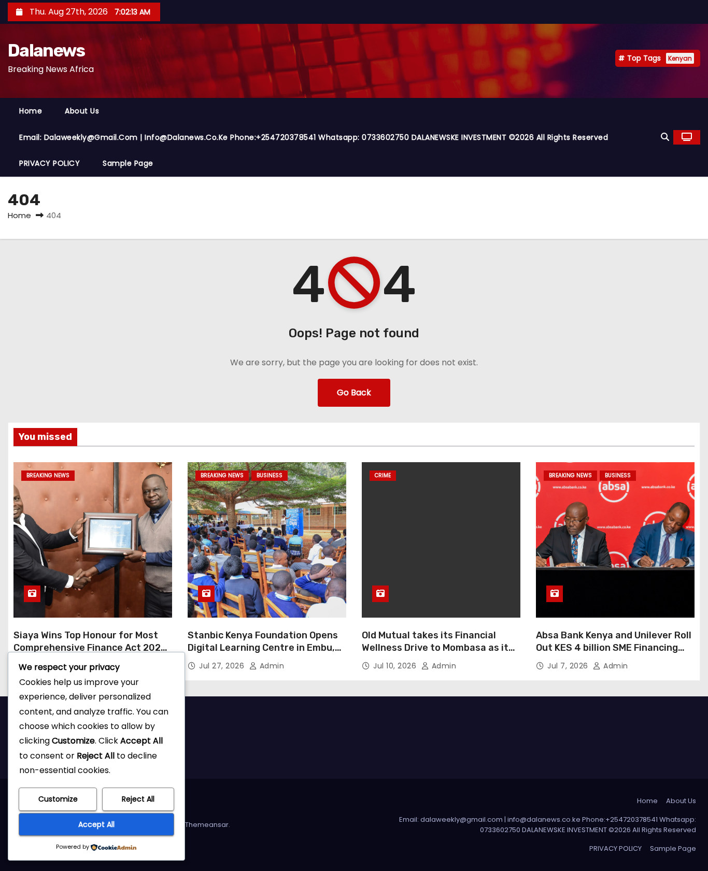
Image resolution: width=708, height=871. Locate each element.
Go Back (354, 392)
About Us (82, 111)
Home (30, 111)
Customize (58, 799)
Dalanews (46, 50)
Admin (270, 666)
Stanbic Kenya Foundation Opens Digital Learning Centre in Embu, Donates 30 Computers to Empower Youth (263, 654)
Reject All (138, 799)
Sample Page (128, 163)
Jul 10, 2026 (396, 666)
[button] (665, 137)
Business (269, 475)
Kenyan (680, 58)
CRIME (383, 475)
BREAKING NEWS (47, 475)
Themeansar (207, 825)
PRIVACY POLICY (49, 163)
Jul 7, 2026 (568, 666)
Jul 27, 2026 (223, 666)
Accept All (96, 824)
